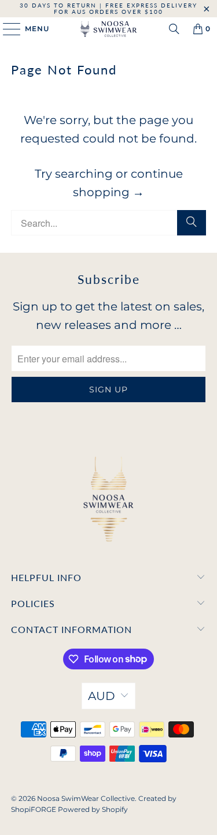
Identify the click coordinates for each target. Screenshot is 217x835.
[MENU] (6, 28)
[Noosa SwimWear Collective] (108, 28)
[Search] (174, 28)
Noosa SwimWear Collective (86, 798)
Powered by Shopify (93, 809)
